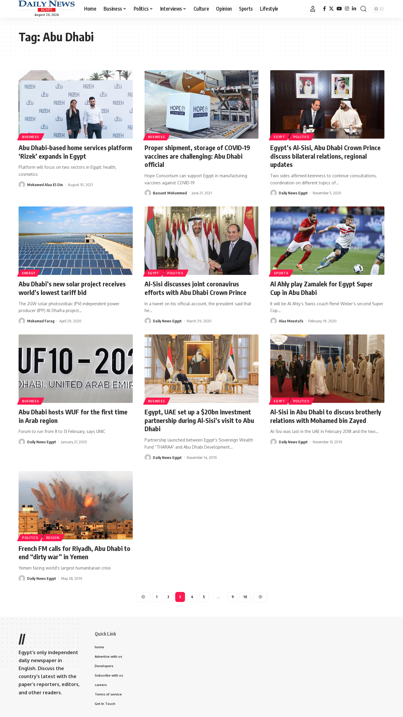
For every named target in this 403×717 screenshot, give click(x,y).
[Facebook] (324, 9)
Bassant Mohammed (170, 193)
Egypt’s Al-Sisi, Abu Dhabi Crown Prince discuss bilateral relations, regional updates (325, 155)
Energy (28, 273)
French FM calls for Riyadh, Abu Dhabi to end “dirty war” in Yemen (74, 552)
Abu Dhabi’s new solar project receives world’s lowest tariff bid (72, 288)
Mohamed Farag (40, 321)
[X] (331, 9)
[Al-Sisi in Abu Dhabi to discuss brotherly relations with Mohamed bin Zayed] (327, 368)
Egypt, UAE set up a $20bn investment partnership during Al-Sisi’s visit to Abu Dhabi (199, 420)
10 (245, 597)
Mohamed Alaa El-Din (45, 184)
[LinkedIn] (354, 9)
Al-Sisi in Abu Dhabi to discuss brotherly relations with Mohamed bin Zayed (325, 416)
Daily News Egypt (293, 193)
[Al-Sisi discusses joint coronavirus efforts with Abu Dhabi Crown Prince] (202, 240)
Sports (281, 273)
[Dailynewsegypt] (47, 6)
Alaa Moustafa (291, 321)
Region (53, 537)
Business (30, 137)
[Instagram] (346, 9)
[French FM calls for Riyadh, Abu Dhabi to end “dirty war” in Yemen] (76, 505)
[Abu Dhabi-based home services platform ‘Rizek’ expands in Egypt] (76, 104)
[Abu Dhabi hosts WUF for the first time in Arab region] (76, 368)
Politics (301, 137)
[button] (313, 9)
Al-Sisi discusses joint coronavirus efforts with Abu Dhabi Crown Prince (195, 288)
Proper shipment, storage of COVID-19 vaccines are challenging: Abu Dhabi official (197, 155)
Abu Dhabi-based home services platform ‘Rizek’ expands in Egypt (75, 151)
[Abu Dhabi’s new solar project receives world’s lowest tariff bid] (76, 240)
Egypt (279, 137)
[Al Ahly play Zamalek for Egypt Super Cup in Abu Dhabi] (327, 240)
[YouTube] (339, 9)
